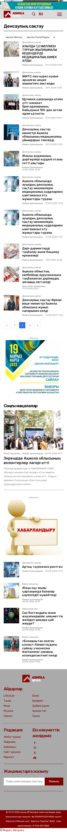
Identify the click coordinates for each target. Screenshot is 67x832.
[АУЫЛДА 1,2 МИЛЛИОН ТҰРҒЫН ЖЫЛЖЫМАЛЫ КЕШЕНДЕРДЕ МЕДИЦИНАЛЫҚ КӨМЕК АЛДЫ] (11, 49)
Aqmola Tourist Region (38, 37)
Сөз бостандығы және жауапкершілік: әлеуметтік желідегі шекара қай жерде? (42, 618)
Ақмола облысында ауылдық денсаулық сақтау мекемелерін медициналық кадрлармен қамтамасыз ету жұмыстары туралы (42, 190)
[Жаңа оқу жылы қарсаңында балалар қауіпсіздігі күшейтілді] (11, 590)
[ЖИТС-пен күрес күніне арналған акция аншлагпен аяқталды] (11, 79)
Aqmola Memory (14, 37)
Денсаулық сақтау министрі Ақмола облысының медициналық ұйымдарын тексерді (42, 135)
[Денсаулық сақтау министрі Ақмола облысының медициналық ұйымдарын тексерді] (11, 132)
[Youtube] (34, 758)
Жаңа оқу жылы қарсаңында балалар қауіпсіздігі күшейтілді (39, 591)
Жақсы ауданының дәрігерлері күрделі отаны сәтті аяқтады (42, 159)
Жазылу (54, 781)
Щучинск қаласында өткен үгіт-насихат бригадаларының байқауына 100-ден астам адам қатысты (42, 106)
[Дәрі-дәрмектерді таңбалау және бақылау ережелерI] (11, 251)
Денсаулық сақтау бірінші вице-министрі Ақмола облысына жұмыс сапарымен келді (41, 305)
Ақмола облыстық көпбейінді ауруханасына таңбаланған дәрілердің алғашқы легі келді (41, 277)
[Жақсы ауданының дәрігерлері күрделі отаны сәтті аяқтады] (11, 158)
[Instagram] (34, 747)
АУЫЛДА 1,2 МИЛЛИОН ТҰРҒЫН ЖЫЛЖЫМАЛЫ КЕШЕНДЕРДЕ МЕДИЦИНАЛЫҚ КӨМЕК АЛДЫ (39, 53)
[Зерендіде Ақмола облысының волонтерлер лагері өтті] (33, 430)
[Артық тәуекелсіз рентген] (11, 569)
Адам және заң (30, 609)
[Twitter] (34, 753)
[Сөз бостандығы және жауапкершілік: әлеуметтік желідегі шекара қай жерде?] (11, 615)
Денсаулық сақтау (31, 42)
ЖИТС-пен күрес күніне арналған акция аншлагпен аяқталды (40, 80)
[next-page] (37, 325)
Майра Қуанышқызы (32, 65)
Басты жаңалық (12, 453)
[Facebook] (34, 743)
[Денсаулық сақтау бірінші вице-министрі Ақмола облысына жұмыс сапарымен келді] (11, 303)
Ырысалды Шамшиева (33, 286)
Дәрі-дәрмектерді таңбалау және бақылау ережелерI (40, 252)
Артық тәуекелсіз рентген (42, 567)
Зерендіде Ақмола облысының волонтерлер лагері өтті (32, 460)
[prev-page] (7, 325)
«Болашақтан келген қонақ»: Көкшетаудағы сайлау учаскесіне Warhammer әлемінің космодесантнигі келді (39, 648)
